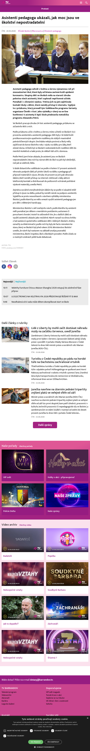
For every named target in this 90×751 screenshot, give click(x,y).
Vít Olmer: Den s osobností (57, 701)
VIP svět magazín (53, 692)
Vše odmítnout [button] (53, 742)
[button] (45, 747)
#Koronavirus (37, 31)
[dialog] (45, 733)
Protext (45, 8)
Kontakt (6, 715)
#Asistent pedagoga (52, 31)
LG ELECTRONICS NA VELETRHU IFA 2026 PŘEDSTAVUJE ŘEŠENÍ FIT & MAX (45, 296)
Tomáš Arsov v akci (54, 695)
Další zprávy (45, 425)
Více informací (47, 727)
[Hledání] (86, 2)
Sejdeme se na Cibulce (55, 698)
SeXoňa (49, 704)
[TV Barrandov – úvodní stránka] (6, 2)
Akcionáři (5, 698)
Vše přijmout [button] (36, 742)
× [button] (87, 718)
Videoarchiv (6, 695)
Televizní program (9, 692)
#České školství (24, 31)
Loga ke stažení (8, 704)
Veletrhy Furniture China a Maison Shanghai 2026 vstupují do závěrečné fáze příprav (46, 289)
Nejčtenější (20, 281)
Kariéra (5, 701)
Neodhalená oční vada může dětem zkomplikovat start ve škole (40, 302)
